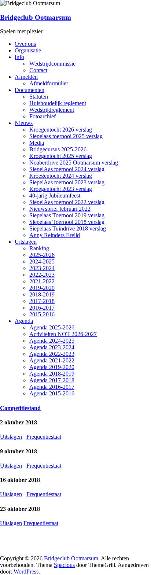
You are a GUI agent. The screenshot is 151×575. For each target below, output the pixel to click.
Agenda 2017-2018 (51, 380)
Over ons (25, 44)
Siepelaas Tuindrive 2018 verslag (67, 228)
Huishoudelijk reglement (57, 103)
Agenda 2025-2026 (51, 327)
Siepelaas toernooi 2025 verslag (66, 136)
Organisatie (28, 50)
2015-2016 (42, 314)
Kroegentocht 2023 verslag (60, 189)
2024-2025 (42, 261)
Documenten (29, 90)
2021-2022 (42, 281)
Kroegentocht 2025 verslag (60, 156)
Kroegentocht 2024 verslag (60, 176)
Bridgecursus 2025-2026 (57, 149)
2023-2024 (42, 268)
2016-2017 (42, 308)
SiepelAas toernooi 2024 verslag (66, 169)
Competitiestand (20, 408)
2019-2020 (42, 288)
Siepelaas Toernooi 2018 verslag (66, 222)
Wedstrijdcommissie (52, 63)
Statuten (38, 96)
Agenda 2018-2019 (51, 374)
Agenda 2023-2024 (51, 347)
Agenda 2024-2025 (51, 341)
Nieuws (24, 123)
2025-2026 (42, 255)
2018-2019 (42, 294)
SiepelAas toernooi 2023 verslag (66, 182)
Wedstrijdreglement (51, 110)
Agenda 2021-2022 (51, 360)
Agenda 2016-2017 (51, 387)
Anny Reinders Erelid (54, 235)
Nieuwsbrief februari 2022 (60, 209)
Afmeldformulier (48, 83)
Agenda (24, 321)
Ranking (39, 248)
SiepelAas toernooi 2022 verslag (66, 202)
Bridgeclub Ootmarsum (35, 17)
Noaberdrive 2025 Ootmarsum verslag (73, 162)
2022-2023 (42, 275)
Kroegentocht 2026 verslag (60, 129)
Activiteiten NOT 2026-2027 (63, 334)
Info (19, 57)
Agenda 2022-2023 (51, 354)
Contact (38, 70)
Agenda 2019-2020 (51, 367)
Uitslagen (26, 242)
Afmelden (26, 77)
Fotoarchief (42, 116)
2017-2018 (42, 301)
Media (36, 143)
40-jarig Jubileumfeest (54, 195)
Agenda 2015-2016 (51, 393)
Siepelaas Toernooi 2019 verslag (66, 215)
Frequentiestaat (43, 437)
